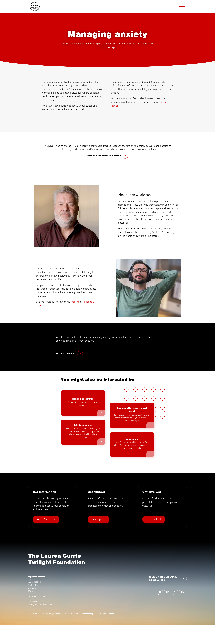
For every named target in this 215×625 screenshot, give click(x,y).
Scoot (111, 613)
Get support (98, 519)
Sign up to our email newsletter (163, 578)
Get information (46, 519)
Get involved (154, 519)
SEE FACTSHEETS (65, 353)
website (75, 301)
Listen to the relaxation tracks (104, 155)
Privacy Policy (87, 613)
